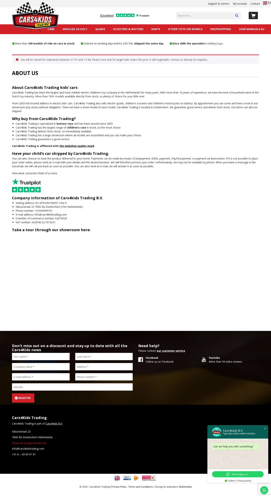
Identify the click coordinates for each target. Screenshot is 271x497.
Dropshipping (220, 29)
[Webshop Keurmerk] (149, 477)
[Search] (237, 15)
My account (240, 3)
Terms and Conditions (140, 486)
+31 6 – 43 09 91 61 (24, 454)
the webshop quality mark (76, 146)
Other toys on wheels (185, 29)
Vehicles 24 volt (74, 29)
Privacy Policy (118, 486)
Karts (155, 29)
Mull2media (185, 486)
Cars (51, 29)
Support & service (218, 3)
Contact (255, 3)
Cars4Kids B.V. (54, 423)
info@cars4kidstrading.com (28, 448)
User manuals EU (251, 29)
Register (24, 398)
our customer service (171, 350)
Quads (100, 29)
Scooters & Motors (128, 29)
